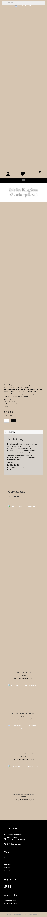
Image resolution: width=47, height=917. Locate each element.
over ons (7, 867)
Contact (7, 871)
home (6, 857)
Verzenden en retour (12, 900)
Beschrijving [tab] (10, 432)
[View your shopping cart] (39, 171)
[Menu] (23, 180)
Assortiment (8, 861)
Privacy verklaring (11, 903)
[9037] (13, 420)
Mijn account (9, 864)
